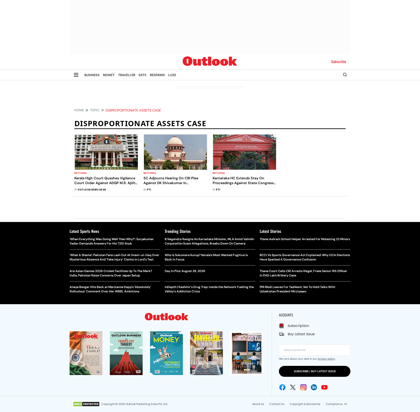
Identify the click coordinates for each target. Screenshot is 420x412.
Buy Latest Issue (301, 334)
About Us (258, 404)
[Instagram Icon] (303, 387)
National (80, 173)
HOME (79, 110)
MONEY (109, 75)
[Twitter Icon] (292, 387)
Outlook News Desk (92, 190)
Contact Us (276, 404)
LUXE (172, 75)
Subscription (298, 325)
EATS (142, 75)
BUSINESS (92, 75)
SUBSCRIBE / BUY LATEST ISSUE (315, 371)
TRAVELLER (126, 75)
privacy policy (326, 358)
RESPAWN (157, 75)
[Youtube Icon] (324, 387)
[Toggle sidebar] (76, 75)
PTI (149, 190)
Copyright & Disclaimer (305, 404)
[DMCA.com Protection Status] (86, 404)
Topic (95, 110)
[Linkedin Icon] (313, 387)
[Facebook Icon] (282, 387)
